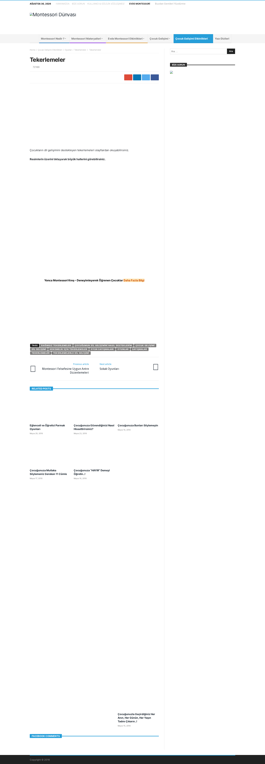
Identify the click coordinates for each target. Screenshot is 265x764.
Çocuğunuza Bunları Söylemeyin (138, 425)
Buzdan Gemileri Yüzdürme (170, 3)
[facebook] (155, 77)
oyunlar (123, 349)
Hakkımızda (62, 3)
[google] (128, 77)
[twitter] (146, 77)
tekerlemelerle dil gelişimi (71, 353)
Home (32, 50)
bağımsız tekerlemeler (56, 345)
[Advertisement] (169, 20)
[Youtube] (218, 3)
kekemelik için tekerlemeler (68, 349)
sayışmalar (139, 349)
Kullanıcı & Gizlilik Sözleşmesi (105, 3)
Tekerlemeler (80, 50)
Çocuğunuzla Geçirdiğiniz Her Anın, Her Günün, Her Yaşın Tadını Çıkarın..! (136, 718)
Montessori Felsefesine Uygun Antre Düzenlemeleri (65, 368)
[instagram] (225, 3)
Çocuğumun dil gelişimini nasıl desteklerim (103, 345)
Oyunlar (68, 50)
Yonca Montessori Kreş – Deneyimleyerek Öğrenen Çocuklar (94, 280)
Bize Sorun (78, 3)
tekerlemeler (41, 353)
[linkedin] (137, 77)
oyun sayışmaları (102, 349)
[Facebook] (212, 3)
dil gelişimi (39, 349)
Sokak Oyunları (109, 367)
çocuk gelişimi (145, 345)
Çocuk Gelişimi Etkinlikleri (50, 50)
